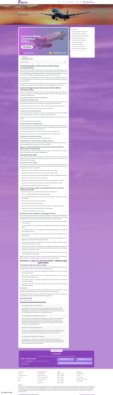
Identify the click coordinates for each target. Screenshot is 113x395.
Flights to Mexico (60, 373)
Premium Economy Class (43, 377)
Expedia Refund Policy (22, 375)
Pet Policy (79, 375)
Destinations (40, 381)
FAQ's (19, 379)
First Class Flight (41, 373)
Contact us (20, 377)
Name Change (25, 14)
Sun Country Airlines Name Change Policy (80, 35)
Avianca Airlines (62, 294)
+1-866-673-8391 (90, 2)
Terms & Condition (83, 394)
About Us (20, 373)
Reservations (40, 382)
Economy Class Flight (42, 379)
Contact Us (25, 364)
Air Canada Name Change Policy (78, 38)
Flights (63, 2)
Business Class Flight (42, 375)
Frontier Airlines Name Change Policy (79, 48)
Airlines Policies (70, 2)
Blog (81, 2)
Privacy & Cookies (91, 394)
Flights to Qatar (60, 382)
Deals (77, 2)
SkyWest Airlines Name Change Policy (79, 31)
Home (58, 2)
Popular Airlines (80, 381)
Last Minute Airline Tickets (82, 379)
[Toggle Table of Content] (65, 62)
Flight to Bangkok (60, 375)
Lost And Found (80, 377)
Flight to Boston (60, 377)
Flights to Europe (60, 381)
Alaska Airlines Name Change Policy (79, 33)
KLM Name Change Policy (77, 42)
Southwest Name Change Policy (78, 46)
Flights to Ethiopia (60, 379)
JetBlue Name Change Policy (78, 44)
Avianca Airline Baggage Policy (26, 300)
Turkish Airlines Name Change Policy (79, 40)
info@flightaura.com (22, 391)
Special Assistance (80, 373)
